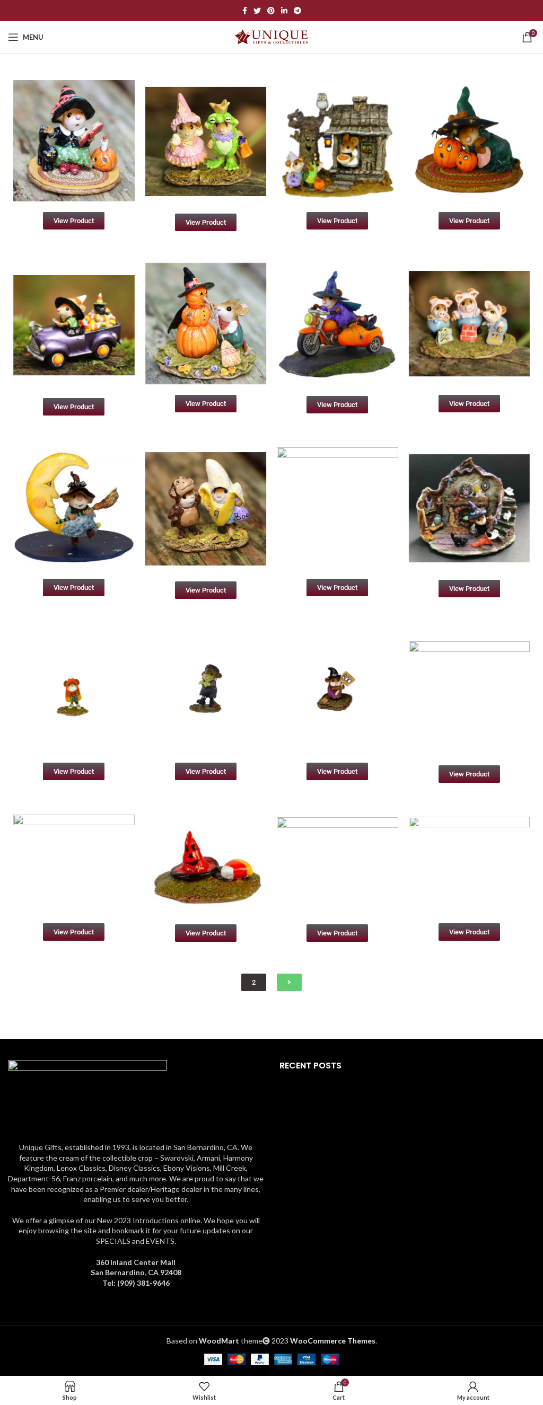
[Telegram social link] (297, 10)
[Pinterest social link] (271, 10)
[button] (253, 982)
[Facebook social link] (244, 10)
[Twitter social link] (257, 10)
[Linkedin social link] (284, 10)
